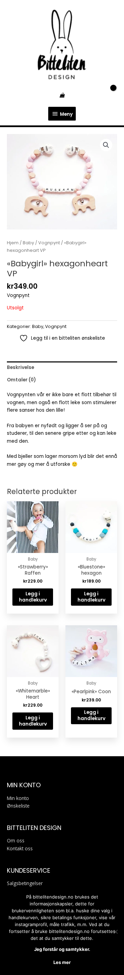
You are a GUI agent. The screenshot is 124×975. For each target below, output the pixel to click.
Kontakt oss (20, 848)
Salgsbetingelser (25, 883)
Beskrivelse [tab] (20, 367)
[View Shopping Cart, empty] (62, 95)
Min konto (18, 798)
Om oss (15, 840)
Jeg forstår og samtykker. (62, 949)
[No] (115, 931)
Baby (28, 243)
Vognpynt (49, 243)
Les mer (62, 962)
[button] (106, 145)
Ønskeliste (18, 805)
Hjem (13, 243)
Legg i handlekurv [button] (33, 597)
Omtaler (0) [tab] (21, 380)
